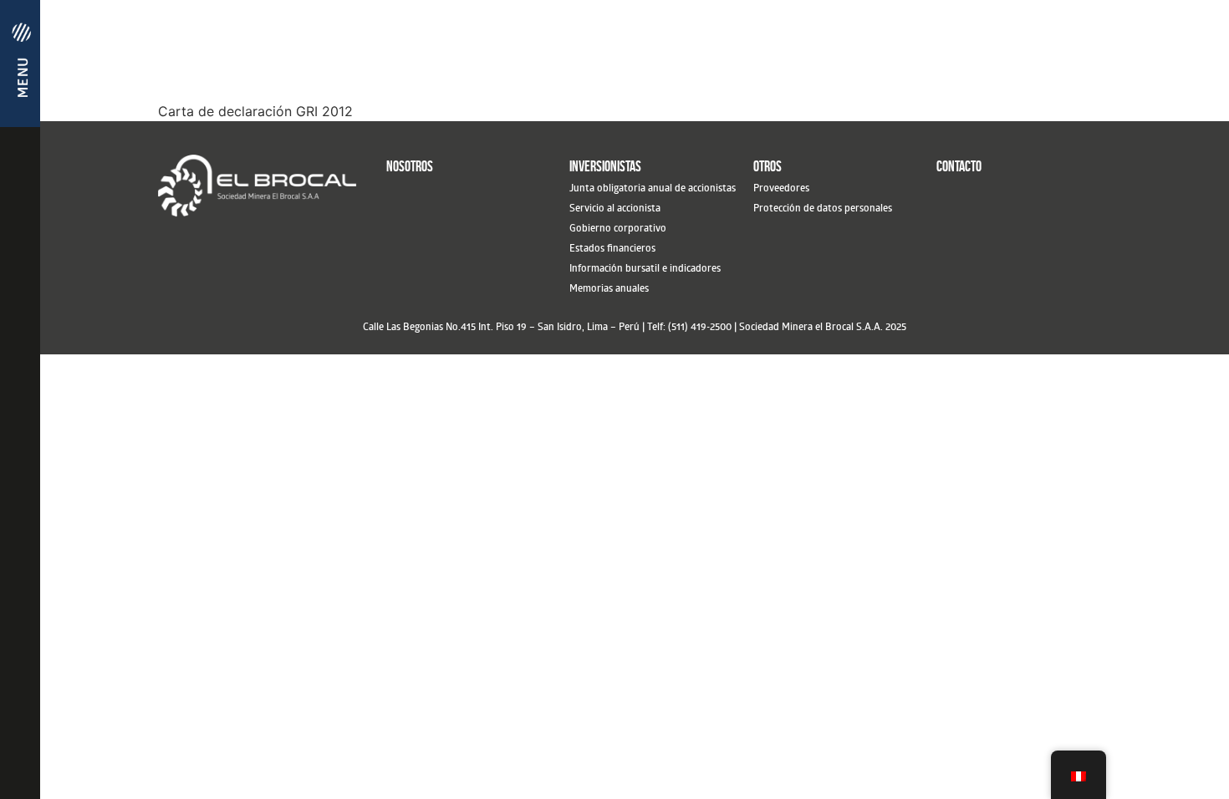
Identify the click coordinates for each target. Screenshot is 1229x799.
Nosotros (409, 166)
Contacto (959, 166)
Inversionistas (605, 166)
